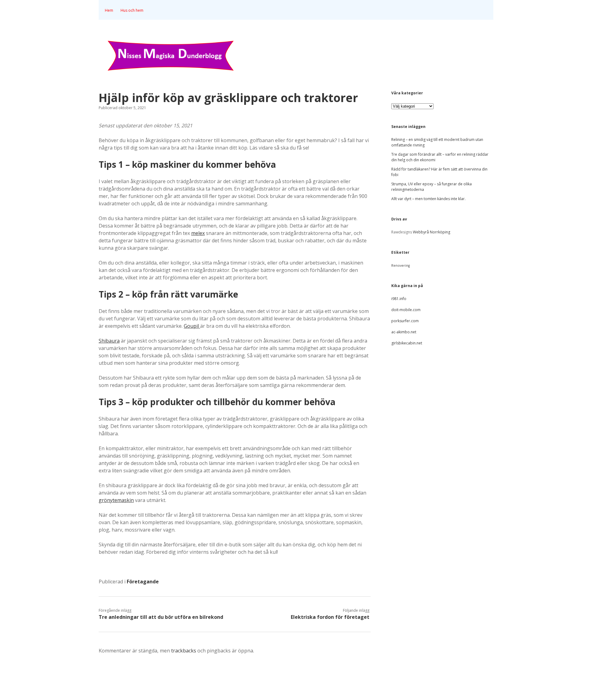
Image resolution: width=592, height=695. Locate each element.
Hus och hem (132, 10)
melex (198, 233)
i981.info (398, 298)
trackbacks (183, 650)
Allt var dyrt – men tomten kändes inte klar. (428, 198)
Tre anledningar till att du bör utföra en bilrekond (161, 617)
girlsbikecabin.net (406, 343)
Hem (109, 10)
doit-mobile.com (406, 309)
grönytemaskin (116, 500)
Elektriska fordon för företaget (330, 617)
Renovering (400, 265)
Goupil (192, 326)
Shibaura (109, 340)
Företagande (143, 581)
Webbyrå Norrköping (431, 232)
